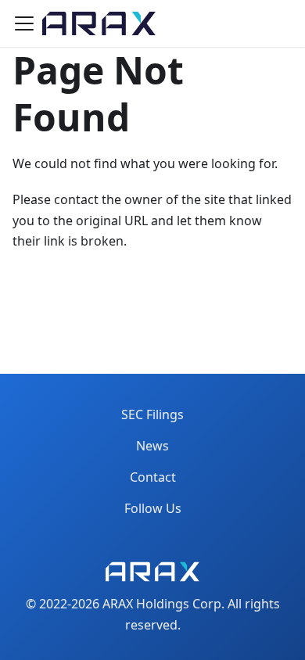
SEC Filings (152, 414)
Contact (153, 477)
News (152, 445)
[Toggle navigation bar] (24, 23)
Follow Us (152, 508)
